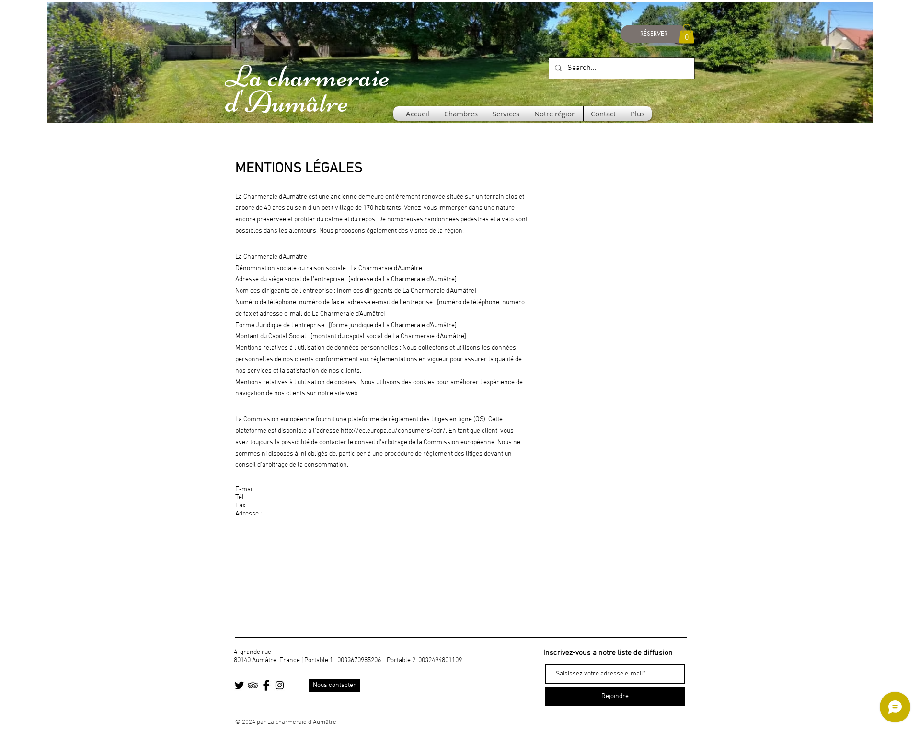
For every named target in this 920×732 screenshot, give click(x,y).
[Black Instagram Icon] (279, 685)
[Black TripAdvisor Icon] (252, 685)
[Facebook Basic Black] (266, 685)
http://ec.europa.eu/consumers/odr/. (394, 431)
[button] (686, 34)
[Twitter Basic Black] (239, 685)
